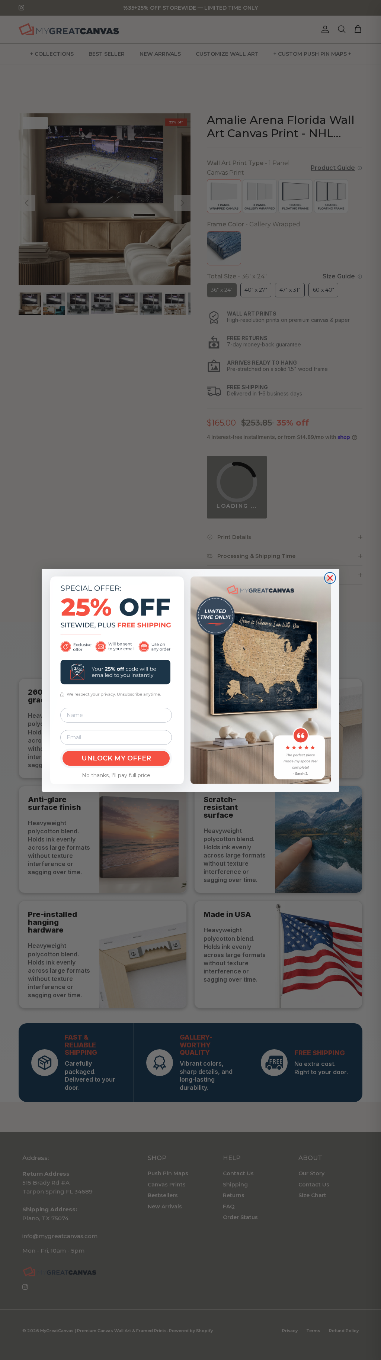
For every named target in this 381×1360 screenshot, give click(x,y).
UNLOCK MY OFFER (116, 758)
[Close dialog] (330, 578)
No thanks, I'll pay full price (116, 775)
